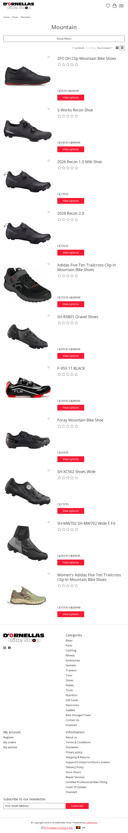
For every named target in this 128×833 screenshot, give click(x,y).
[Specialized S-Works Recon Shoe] (27, 130)
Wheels (70, 655)
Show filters (64, 38)
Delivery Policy (75, 767)
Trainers (71, 670)
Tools (69, 690)
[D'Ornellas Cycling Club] (57, 828)
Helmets (71, 665)
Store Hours (73, 772)
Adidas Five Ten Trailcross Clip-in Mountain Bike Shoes (86, 267)
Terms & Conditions (78, 742)
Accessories (73, 660)
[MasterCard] (78, 828)
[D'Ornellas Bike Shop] (18, 5)
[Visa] (83, 828)
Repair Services (75, 777)
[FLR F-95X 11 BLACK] (27, 388)
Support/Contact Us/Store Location (88, 762)
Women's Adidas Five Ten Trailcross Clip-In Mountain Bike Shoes (89, 577)
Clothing (71, 650)
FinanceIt (71, 725)
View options (71, 97)
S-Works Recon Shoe (75, 110)
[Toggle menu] (121, 5)
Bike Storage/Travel (78, 715)
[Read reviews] (68, 65)
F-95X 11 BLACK (71, 368)
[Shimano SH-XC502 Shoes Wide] (27, 491)
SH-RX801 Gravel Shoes (77, 316)
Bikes (69, 640)
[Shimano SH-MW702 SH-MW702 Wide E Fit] (27, 543)
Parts (69, 645)
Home (6, 17)
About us (71, 737)
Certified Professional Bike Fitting (87, 782)
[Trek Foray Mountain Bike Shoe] (27, 440)
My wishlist (10, 747)
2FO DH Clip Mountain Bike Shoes (86, 58)
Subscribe (77, 806)
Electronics (72, 705)
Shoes (15, 17)
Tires (69, 675)
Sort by (92, 47)
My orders (9, 742)
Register (8, 737)
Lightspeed (91, 822)
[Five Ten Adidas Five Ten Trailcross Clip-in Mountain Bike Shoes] (27, 285)
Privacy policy (74, 752)
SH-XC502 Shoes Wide (76, 471)
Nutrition (71, 695)
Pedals (70, 685)
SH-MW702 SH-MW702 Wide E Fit (86, 523)
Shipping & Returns (78, 757)
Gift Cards (72, 700)
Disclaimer (72, 747)
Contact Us (72, 720)
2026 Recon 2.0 (70, 213)
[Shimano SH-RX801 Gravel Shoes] (27, 337)
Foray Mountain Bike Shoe (80, 420)
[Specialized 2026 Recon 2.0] (27, 233)
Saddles (70, 710)
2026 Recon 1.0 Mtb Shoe (79, 161)
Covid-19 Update (76, 787)
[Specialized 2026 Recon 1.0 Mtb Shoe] (27, 182)
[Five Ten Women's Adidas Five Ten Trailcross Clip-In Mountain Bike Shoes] (27, 595)
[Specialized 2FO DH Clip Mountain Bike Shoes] (27, 78)
